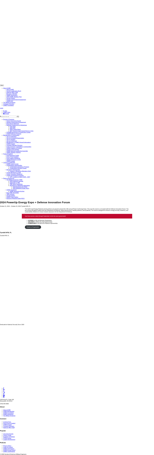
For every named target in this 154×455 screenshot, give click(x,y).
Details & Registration (33, 227)
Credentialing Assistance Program (19, 167)
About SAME (7, 88)
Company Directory (8, 104)
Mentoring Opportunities (13, 169)
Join (5, 111)
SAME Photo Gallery (12, 197)
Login (1, 108)
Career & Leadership (9, 162)
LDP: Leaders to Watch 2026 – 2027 (20, 177)
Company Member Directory (14, 145)
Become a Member (11, 94)
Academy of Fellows (9, 436)
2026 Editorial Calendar (16, 181)
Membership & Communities (11, 135)
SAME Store (6, 112)
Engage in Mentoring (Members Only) (20, 171)
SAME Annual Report (9, 450)
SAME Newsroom (11, 190)
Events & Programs (8, 119)
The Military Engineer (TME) (14, 179)
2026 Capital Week (15, 129)
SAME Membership (8, 411)
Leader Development (9, 439)
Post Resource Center (12, 155)
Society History (10, 98)
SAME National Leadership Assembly (17, 151)
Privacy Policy (7, 445)
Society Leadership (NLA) (13, 91)
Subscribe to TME (15, 182)
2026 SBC (13, 128)
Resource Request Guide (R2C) (15, 198)
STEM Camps (7, 438)
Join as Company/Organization (15, 138)
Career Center (7, 435)
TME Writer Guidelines (16, 184)
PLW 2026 (13, 126)
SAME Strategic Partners (13, 152)
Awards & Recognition (12, 149)
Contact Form (7, 422)
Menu (2, 85)
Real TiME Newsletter (12, 192)
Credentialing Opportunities (14, 165)
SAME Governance (11, 95)
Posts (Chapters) (8, 154)
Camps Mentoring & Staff (13, 172)
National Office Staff (12, 92)
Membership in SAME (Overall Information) (18, 142)
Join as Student (10, 139)
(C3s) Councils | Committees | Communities (18, 146)
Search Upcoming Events (13, 121)
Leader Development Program (15, 175)
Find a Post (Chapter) (12, 156)
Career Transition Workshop (14, 174)
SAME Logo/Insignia (9, 451)
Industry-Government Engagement (16, 99)
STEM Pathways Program (13, 133)
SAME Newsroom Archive (17, 191)
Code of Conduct (8, 447)
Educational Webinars (12, 123)
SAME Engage (10, 144)
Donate (6, 113)
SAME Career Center (12, 164)
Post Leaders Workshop (13, 158)
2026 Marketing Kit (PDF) (20, 187)
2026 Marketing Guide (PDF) (21, 188)
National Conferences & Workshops (16, 125)
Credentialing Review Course (18, 168)
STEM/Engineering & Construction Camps (18, 132)
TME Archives (10, 194)
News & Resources (8, 178)
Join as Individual (11, 136)
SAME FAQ (9, 101)
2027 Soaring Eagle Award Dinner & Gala (21, 131)
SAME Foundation (8, 105)
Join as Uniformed (11, 141)
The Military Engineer (9, 102)
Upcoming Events (8, 434)
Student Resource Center (13, 159)
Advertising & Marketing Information (20, 185)
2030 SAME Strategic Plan (14, 96)
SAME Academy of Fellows (14, 148)
